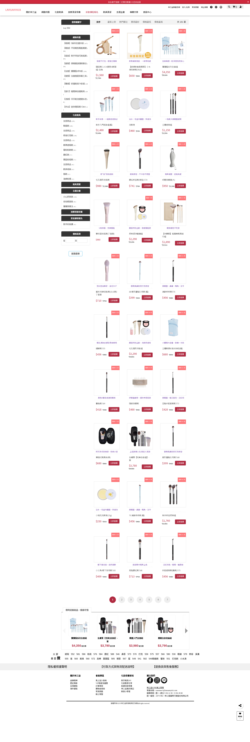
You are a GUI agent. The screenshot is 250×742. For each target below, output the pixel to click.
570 (135, 654)
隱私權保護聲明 (57, 666)
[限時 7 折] (140, 213)
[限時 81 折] (107, 494)
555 (66, 659)
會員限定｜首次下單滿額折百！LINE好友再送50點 (124, 2)
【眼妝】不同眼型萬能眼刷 (75, 49)
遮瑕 (67, 654)
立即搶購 (114, 76)
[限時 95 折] (140, 159)
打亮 (141, 654)
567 (124, 659)
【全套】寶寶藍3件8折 (75, 71)
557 (157, 654)
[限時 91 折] (107, 159)
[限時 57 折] (140, 436)
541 (139, 659)
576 (95, 654)
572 (93, 659)
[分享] (240, 705)
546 (118, 654)
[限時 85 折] (173, 327)
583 (76, 659)
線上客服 (204, 7)
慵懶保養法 (69, 206)
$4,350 (79, 645)
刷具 (82, 659)
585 (113, 659)
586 (83, 654)
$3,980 (136, 645)
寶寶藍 (106, 659)
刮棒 (99, 659)
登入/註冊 (186, 7)
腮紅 (106, 654)
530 (174, 654)
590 (168, 654)
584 (100, 654)
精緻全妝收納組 (165, 638)
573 (129, 654)
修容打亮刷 (70, 135)
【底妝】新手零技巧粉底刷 (75, 57)
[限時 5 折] (173, 46)
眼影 (119, 659)
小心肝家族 (70, 197)
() (236, 7)
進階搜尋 (75, 254)
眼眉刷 (68, 126)
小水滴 (183, 659)
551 (168, 659)
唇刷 (66, 174)
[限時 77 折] (107, 436)
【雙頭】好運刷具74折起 (75, 85)
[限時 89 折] (107, 46)
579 (185, 654)
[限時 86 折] (173, 494)
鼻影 (123, 654)
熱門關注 (123, 22)
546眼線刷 (153, 659)
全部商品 (69, 121)
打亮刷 (175, 659)
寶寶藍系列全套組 (79, 638)
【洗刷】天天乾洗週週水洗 (75, 100)
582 (145, 659)
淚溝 (197, 654)
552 (72, 654)
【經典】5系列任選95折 (75, 43)
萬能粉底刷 (69, 159)
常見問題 (195, 7)
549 (134, 659)
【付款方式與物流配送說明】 (118, 666)
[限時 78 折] (140, 104)
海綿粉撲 (68, 179)
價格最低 (147, 22)
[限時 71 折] (107, 104)
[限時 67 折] (173, 213)
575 (152, 654)
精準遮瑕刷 (69, 145)
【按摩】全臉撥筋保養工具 (75, 77)
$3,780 (108, 645)
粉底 (89, 654)
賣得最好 (135, 22)
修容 (191, 654)
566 (163, 654)
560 (87, 659)
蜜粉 (162, 659)
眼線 (179, 654)
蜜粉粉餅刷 (69, 150)
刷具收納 (68, 169)
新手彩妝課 (69, 224)
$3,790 (165, 645)
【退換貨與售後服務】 (166, 666)
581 (78, 654)
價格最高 (158, 22)
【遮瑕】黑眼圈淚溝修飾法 (75, 64)
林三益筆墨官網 (174, 7)
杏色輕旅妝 (69, 201)
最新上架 (112, 22)
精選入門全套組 (136, 638)
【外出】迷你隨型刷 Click (75, 108)
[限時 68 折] (140, 327)
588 (112, 654)
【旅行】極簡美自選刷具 (75, 92)
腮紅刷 (67, 155)
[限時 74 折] (140, 46)
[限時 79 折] (173, 159)
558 (146, 654)
